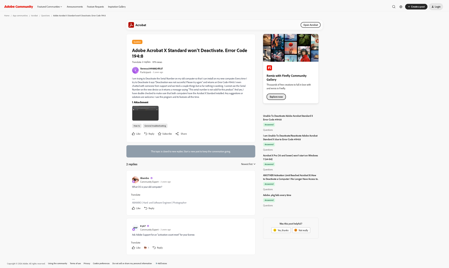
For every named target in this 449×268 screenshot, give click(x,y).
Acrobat (34, 15)
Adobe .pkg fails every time (277, 195)
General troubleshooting (155, 125)
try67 (143, 225)
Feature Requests (95, 6)
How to (137, 125)
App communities (20, 15)
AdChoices (162, 263)
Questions (45, 15)
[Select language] (401, 6)
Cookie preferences (101, 263)
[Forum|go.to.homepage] (18, 6)
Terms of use (75, 263)
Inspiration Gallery (117, 6)
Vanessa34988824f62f (151, 68)
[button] (416, 6)
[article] (190, 193)
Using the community (57, 263)
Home (6, 15)
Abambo (144, 178)
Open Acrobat (310, 24)
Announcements (75, 6)
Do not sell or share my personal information (132, 263)
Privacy (87, 263)
